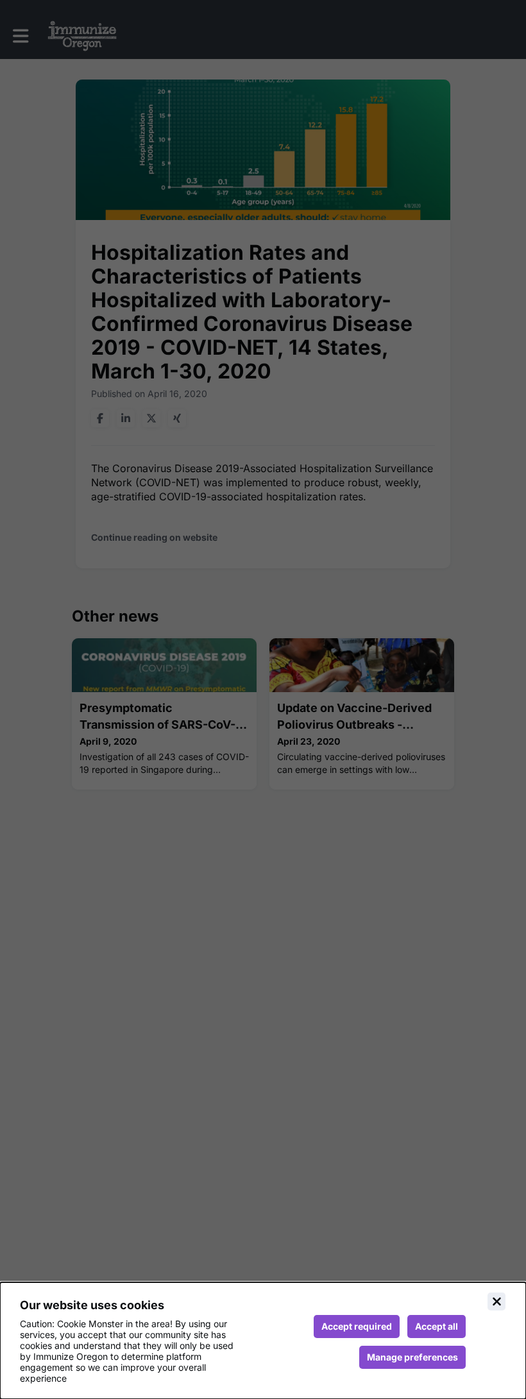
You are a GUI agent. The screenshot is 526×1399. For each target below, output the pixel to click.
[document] (263, 1340)
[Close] (496, 1301)
